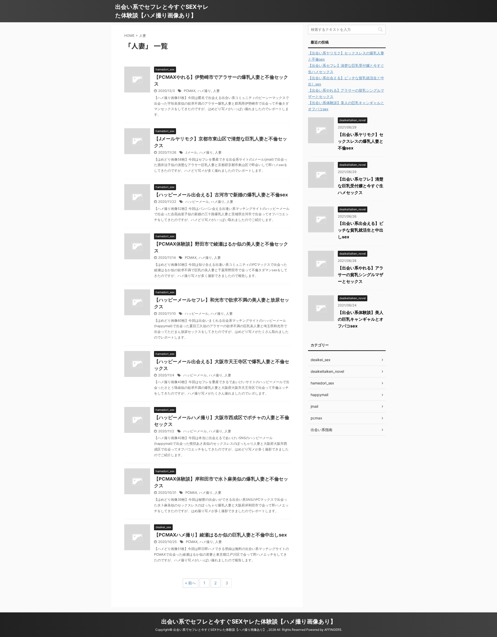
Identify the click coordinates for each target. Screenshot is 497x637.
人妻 (216, 91)
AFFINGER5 (332, 630)
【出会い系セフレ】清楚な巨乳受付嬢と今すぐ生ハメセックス (360, 185)
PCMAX (189, 91)
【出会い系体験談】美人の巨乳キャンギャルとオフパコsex (360, 319)
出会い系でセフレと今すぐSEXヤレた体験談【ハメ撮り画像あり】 (248, 621)
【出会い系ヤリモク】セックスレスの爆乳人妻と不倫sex (360, 141)
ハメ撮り (204, 91)
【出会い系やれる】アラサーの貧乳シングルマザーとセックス (360, 274)
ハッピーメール (197, 202)
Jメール (191, 152)
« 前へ (190, 583)
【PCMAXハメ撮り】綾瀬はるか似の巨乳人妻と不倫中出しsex (220, 535)
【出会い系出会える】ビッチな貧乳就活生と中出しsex (360, 230)
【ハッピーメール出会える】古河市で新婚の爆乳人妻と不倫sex (221, 194)
